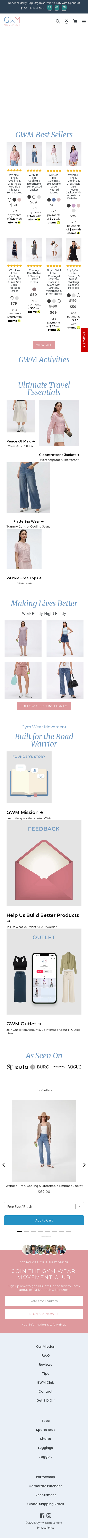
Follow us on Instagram (44, 706)
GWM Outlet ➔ (43, 1028)
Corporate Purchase (45, 1486)
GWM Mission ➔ (29, 815)
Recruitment (45, 1495)
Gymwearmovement (49, 1523)
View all (44, 345)
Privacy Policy (45, 1527)
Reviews (45, 1364)
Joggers (46, 1456)
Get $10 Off (45, 1400)
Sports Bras (45, 1429)
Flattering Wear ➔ (28, 524)
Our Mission (45, 1346)
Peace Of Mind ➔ (21, 443)
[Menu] (83, 21)
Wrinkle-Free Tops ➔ (24, 580)
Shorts (45, 1438)
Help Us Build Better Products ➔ (43, 920)
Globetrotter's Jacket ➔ (59, 457)
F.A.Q (46, 1355)
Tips (45, 1373)
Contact (45, 1391)
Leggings (45, 1447)
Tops (45, 1420)
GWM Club (45, 1382)
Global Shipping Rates (45, 1504)
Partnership (45, 1477)
